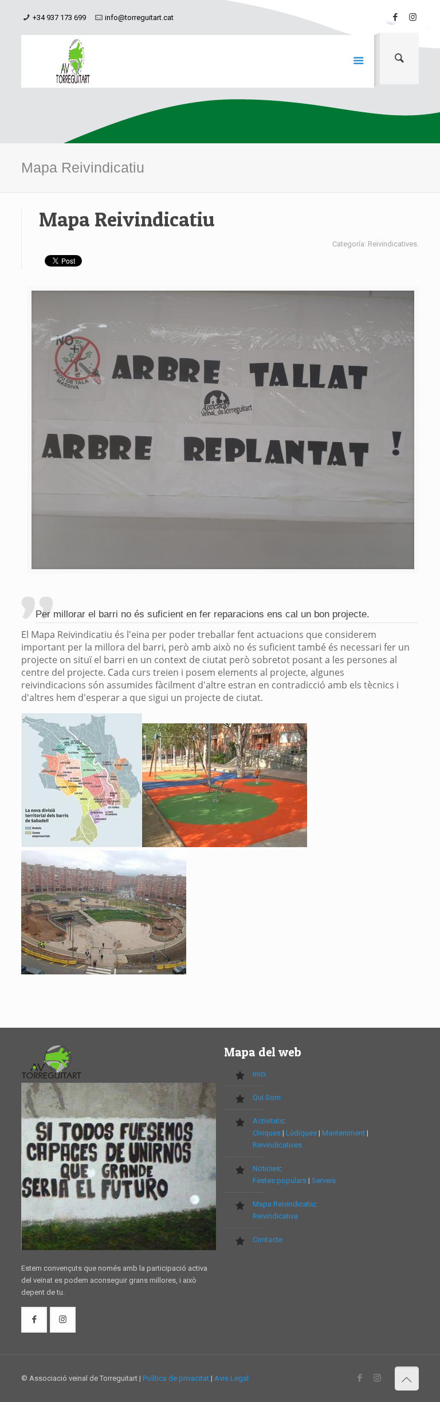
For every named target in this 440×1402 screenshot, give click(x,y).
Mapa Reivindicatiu (284, 1204)
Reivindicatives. (278, 1145)
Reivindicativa (275, 1216)
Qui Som (267, 1097)
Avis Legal (231, 1378)
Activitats (268, 1121)
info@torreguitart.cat (139, 17)
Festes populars (280, 1180)
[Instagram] (413, 17)
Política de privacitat (176, 1378)
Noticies (266, 1168)
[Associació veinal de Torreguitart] (73, 61)
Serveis (324, 1180)
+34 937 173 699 (59, 17)
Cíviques (267, 1133)
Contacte (267, 1239)
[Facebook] (396, 17)
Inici (259, 1074)
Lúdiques (301, 1133)
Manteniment (343, 1133)
